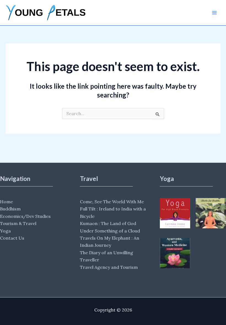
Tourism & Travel (18, 223)
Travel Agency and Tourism (109, 267)
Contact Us (12, 238)
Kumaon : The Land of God (108, 223)
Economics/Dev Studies (25, 216)
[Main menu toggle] (214, 13)
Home (6, 201)
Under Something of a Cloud (110, 231)
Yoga (5, 231)
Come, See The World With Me (112, 201)
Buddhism (10, 209)
